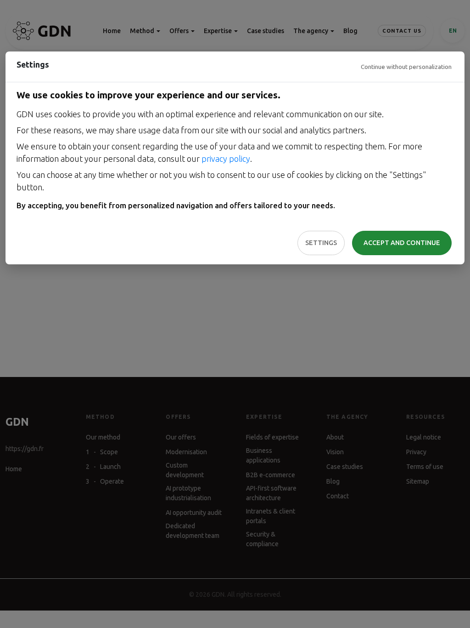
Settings (321, 242)
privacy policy (225, 158)
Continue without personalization (406, 66)
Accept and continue (402, 242)
